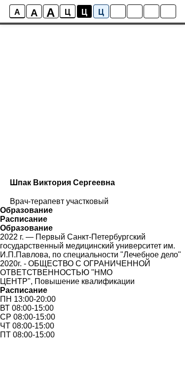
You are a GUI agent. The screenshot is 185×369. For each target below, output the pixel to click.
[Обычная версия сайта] (168, 11)
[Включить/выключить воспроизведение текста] (135, 11)
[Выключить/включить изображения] (118, 11)
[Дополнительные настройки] (151, 11)
